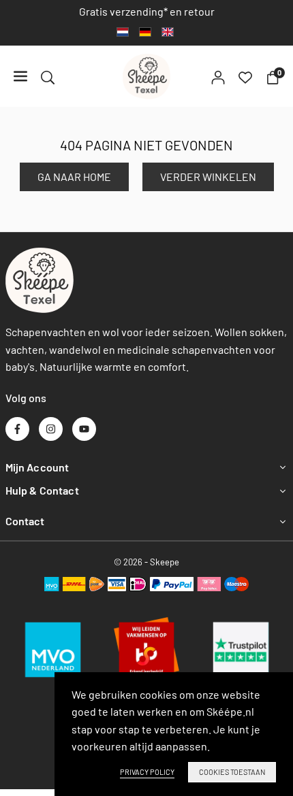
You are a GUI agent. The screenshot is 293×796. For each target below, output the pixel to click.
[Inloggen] (218, 76)
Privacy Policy (147, 771)
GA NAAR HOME (74, 176)
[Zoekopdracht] (47, 76)
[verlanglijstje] (245, 76)
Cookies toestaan (232, 771)
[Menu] (20, 77)
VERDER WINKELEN (208, 176)
